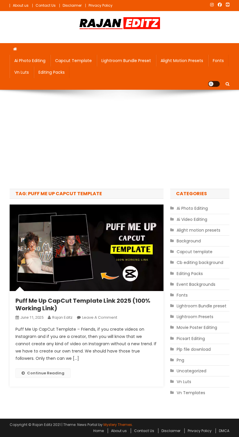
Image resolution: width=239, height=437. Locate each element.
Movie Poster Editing (197, 327)
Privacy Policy (101, 5)
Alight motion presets (182, 61)
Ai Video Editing (192, 219)
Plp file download (194, 349)
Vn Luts (21, 72)
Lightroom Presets (195, 317)
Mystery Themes (117, 424)
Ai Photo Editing (29, 61)
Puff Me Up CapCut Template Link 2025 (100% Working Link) (82, 304)
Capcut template (73, 61)
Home (98, 430)
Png (180, 360)
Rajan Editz (62, 317)
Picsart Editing (191, 338)
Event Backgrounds (196, 284)
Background (189, 241)
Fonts (218, 61)
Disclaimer (72, 5)
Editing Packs (51, 72)
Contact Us (46, 5)
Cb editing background (200, 262)
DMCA (224, 430)
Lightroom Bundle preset (126, 61)
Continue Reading (45, 373)
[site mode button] (214, 84)
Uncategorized (191, 371)
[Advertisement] (119, 139)
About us (21, 5)
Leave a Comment (99, 317)
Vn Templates (191, 393)
